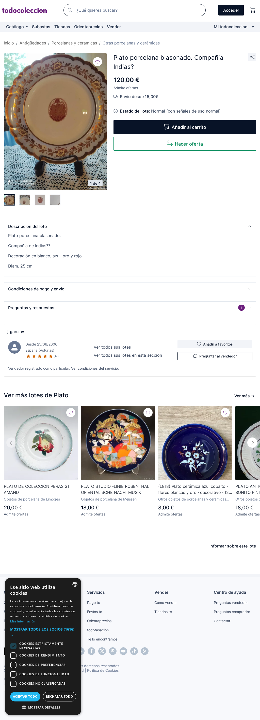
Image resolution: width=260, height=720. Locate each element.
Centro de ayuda (230, 592)
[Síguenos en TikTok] (134, 651)
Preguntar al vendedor (218, 356)
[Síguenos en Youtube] (123, 651)
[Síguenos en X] (102, 651)
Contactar (222, 621)
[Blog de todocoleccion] (145, 651)
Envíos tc (94, 611)
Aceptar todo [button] (25, 696)
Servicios (96, 592)
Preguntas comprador (232, 611)
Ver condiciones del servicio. (95, 368)
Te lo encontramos (102, 639)
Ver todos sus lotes (112, 347)
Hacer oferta (189, 144)
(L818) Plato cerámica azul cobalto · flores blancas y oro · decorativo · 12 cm (193, 489)
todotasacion (98, 630)
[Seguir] (97, 61)
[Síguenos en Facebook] (91, 651)
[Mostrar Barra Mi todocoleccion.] (253, 27)
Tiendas (62, 26)
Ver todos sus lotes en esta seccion (128, 355)
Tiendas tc (163, 611)
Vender (114, 26)
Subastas (41, 26)
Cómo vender (165, 602)
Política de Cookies (103, 670)
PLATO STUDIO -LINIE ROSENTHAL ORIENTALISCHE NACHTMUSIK (115, 489)
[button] (130, 226)
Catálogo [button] (15, 26)
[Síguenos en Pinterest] (113, 651)
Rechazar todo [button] (59, 696)
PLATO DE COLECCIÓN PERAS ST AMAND (37, 489)
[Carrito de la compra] (253, 10)
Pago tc (93, 602)
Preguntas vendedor (231, 602)
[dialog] (43, 646)
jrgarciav (15, 331)
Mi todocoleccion (231, 26)
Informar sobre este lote (232, 546)
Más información (22, 621)
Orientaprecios (88, 26)
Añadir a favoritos (218, 344)
